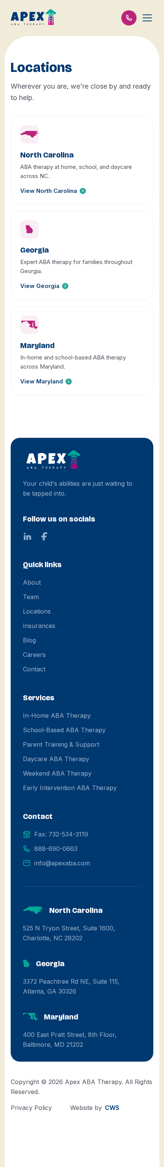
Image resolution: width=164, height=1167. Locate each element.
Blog (29, 640)
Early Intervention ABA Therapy (70, 788)
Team (31, 597)
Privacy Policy (31, 1107)
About (32, 582)
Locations (37, 611)
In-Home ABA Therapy (57, 715)
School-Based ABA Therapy (64, 730)
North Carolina (76, 910)
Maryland (61, 1016)
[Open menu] (147, 18)
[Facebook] (44, 536)
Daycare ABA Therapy (56, 759)
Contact (34, 669)
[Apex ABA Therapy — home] (53, 460)
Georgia (50, 963)
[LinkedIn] (27, 536)
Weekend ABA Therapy (57, 773)
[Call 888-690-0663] (129, 17)
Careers (34, 654)
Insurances (39, 626)
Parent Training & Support (61, 744)
